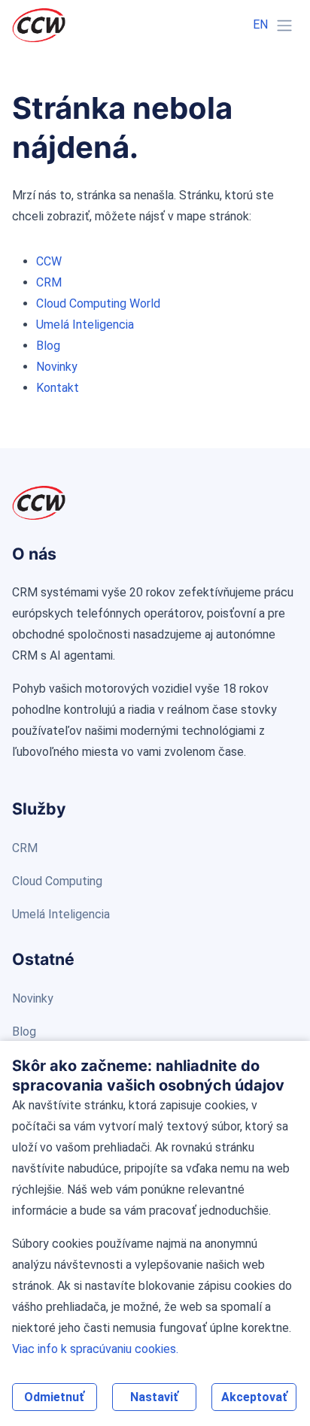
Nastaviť (154, 1397)
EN (260, 24)
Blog (48, 345)
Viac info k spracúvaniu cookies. (95, 1349)
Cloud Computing (57, 881)
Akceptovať (254, 1397)
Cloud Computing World (98, 303)
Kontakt (57, 388)
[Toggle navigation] (284, 25)
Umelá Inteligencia (85, 324)
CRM (49, 282)
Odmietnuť (54, 1397)
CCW (49, 261)
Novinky (57, 367)
